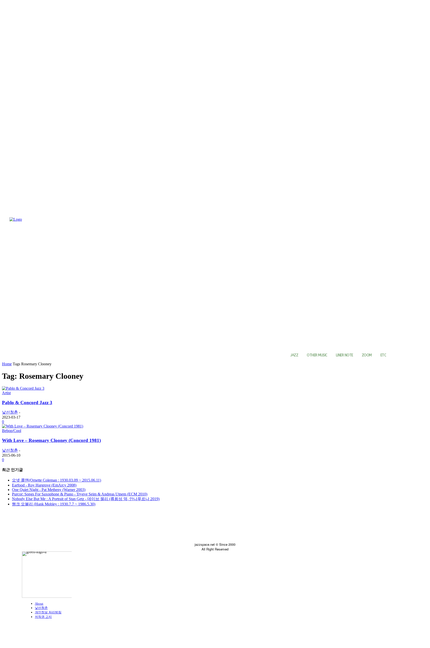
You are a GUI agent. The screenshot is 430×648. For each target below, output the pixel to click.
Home (7, 364)
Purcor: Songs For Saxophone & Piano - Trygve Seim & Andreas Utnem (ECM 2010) (79, 494)
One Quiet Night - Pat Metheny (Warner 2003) (48, 489)
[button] (397, 355)
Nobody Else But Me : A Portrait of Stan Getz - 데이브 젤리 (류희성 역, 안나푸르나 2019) (86, 499)
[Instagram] (37, 529)
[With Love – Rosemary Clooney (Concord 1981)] (42, 426)
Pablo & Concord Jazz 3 (27, 402)
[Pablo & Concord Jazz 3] (23, 388)
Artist (6, 393)
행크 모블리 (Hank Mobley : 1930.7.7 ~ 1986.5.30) (53, 504)
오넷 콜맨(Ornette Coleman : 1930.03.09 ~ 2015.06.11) (56, 480)
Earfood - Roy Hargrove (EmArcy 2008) (44, 485)
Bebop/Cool (11, 431)
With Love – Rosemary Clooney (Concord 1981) (51, 440)
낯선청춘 (10, 412)
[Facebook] (26, 529)
